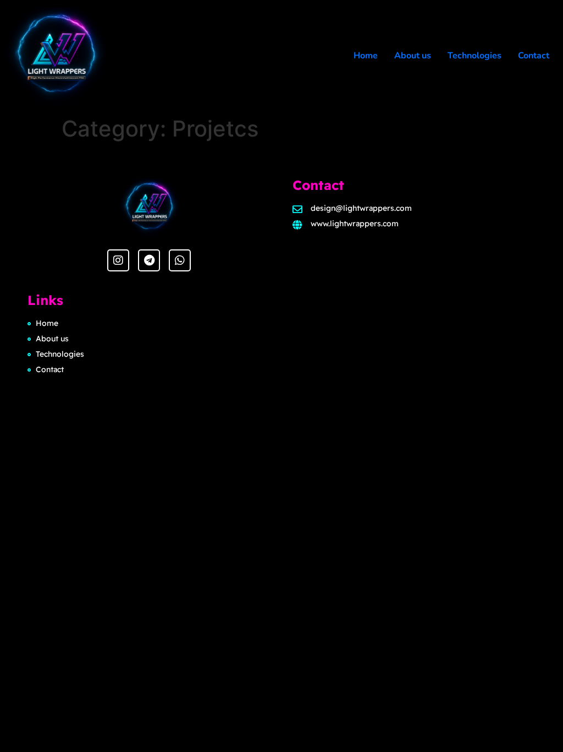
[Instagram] (118, 260)
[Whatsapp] (180, 260)
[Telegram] (149, 260)
